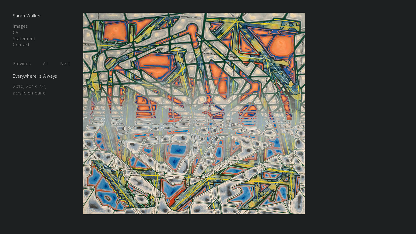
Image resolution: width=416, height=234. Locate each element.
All (45, 63)
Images (20, 26)
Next (65, 63)
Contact (21, 45)
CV (15, 32)
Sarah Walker (27, 16)
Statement (24, 38)
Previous (22, 63)
